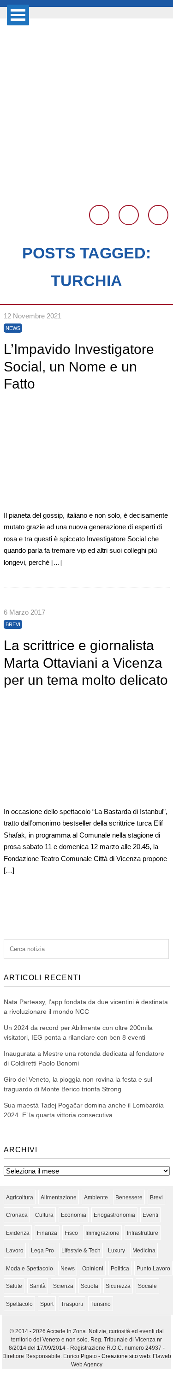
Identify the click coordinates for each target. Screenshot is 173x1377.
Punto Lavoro (153, 1268)
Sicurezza (118, 1286)
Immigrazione (102, 1233)
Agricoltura (19, 1197)
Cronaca (17, 1215)
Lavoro (15, 1250)
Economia (73, 1215)
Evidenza (18, 1233)
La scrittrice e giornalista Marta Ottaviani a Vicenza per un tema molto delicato (86, 663)
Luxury (116, 1250)
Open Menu (18, 15)
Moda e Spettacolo (29, 1268)
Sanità (38, 1286)
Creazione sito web (125, 1356)
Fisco (71, 1233)
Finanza (47, 1233)
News (13, 328)
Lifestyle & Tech (81, 1250)
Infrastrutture (142, 1233)
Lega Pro (42, 1250)
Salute (14, 1286)
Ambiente (96, 1197)
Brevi (13, 624)
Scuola (89, 1286)
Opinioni (92, 1268)
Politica (120, 1268)
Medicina (143, 1250)
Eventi (150, 1215)
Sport (47, 1304)
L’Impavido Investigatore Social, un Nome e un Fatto (79, 366)
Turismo (100, 1304)
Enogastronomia (114, 1215)
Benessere (129, 1197)
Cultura (44, 1215)
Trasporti (72, 1304)
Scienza (63, 1286)
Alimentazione (59, 1197)
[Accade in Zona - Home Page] (86, 192)
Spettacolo (19, 1304)
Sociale (147, 1286)
